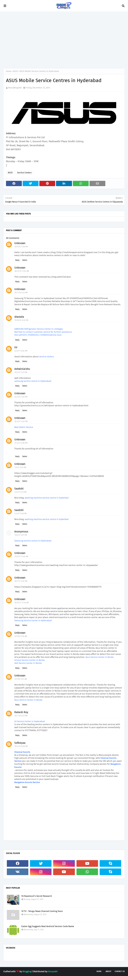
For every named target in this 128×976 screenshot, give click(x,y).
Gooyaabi (53, 971)
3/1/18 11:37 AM (20, 679)
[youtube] (87, 863)
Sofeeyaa (20, 742)
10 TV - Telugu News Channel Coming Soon (42, 911)
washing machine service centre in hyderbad (46, 497)
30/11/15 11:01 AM (21, 271)
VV (15, 347)
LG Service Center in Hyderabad (29, 721)
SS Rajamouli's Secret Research (36, 896)
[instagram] (64, 863)
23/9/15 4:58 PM (21, 247)
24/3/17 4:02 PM (21, 397)
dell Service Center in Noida (28, 663)
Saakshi (19, 488)
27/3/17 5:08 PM (21, 443)
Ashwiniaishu (22, 368)
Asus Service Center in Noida (100, 657)
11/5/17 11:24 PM (21, 556)
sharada (19, 316)
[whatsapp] (87, 871)
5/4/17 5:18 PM (20, 513)
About (108, 971)
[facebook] (17, 863)
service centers (46, 356)
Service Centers (24, 172)
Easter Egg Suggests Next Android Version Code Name (47, 926)
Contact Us (120, 971)
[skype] (110, 863)
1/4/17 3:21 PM (20, 467)
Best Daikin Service (23, 427)
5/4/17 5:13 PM (20, 492)
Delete (24, 260)
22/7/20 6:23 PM (21, 716)
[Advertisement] (64, 40)
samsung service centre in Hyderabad (32, 381)
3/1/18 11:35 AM (20, 636)
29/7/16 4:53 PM (21, 293)
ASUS (15, 71)
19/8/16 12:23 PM (21, 320)
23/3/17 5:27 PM (20, 372)
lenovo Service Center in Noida (29, 660)
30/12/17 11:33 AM (21, 603)
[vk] (17, 871)
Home (8, 71)
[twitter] (41, 863)
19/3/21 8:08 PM (21, 746)
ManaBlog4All (15, 87)
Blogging (26, 971)
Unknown (19, 243)
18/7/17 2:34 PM (20, 581)
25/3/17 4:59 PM (21, 421)
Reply (17, 260)
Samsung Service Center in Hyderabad (33, 620)
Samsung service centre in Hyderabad (32, 540)
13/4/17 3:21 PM (20, 535)
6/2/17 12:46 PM (21, 351)
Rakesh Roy (21, 712)
